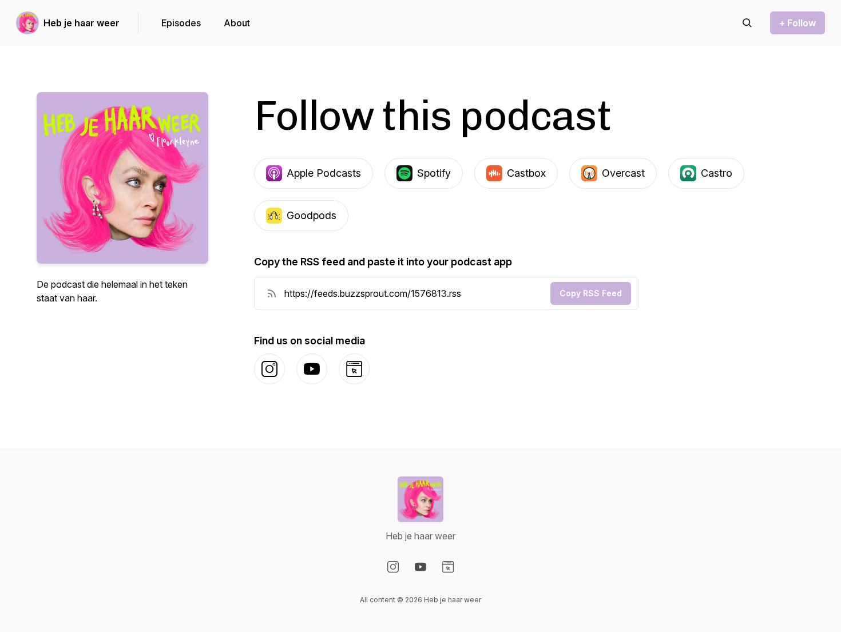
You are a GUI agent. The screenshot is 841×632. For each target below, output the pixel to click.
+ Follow (797, 23)
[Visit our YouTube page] (420, 567)
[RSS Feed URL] (271, 293)
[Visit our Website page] (448, 567)
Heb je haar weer (81, 23)
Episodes (181, 23)
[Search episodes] (747, 23)
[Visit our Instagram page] (393, 567)
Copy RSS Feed (591, 293)
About (237, 23)
